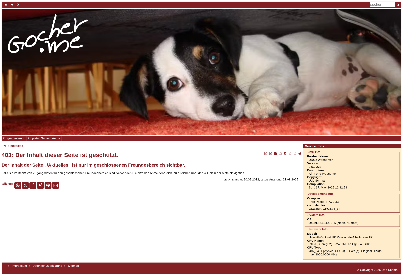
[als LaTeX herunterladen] (280, 153)
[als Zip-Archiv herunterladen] (290, 153)
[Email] (55, 185)
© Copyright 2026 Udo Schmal (377, 269)
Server (45, 138)
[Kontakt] (17, 4)
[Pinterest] (48, 185)
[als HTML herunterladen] (285, 153)
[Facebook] (32, 185)
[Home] (5, 4)
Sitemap (73, 265)
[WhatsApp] (17, 185)
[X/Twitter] (25, 185)
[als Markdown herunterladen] (275, 153)
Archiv (56, 138)
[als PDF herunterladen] (265, 153)
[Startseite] (48, 34)
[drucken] (299, 153)
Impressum (19, 265)
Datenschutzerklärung (47, 265)
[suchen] (397, 4)
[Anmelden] (12, 4)
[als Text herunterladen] (294, 153)
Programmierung (14, 138)
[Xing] (40, 185)
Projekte (33, 138)
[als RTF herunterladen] (270, 153)
